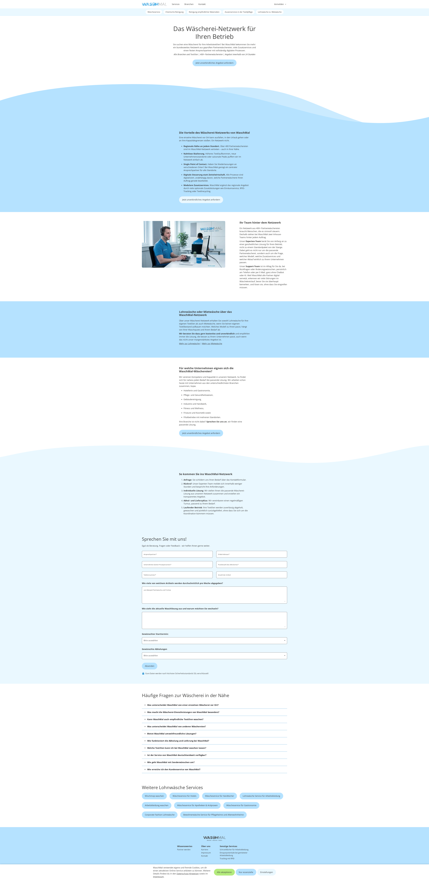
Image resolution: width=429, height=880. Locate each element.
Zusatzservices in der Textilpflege (239, 12)
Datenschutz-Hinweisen (188, 873)
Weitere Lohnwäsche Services (172, 787)
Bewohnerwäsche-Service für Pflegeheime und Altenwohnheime (213, 814)
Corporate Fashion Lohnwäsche (160, 814)
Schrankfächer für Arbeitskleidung (234, 849)
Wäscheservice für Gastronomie (241, 805)
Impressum (158, 876)
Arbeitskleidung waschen (156, 805)
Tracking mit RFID (227, 858)
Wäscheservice (154, 12)
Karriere (204, 849)
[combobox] (251, 564)
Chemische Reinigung (174, 12)
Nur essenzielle (246, 872)
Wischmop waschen (154, 796)
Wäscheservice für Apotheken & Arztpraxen (197, 805)
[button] (214, 705)
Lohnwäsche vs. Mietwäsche (270, 12)
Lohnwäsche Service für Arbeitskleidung (261, 796)
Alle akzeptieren (224, 872)
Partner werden (183, 849)
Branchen (188, 4)
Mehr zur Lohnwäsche (189, 343)
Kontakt (202, 4)
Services (176, 4)
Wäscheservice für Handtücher (219, 796)
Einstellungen (266, 872)
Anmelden (279, 4)
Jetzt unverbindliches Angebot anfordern (214, 63)
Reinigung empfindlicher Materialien (204, 12)
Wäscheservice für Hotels (184, 796)
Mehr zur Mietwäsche (212, 343)
